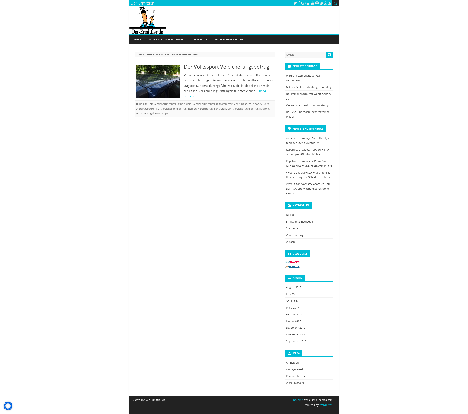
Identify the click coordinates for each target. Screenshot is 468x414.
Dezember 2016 (295, 327)
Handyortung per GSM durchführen (308, 177)
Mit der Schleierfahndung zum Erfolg (309, 87)
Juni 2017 (291, 294)
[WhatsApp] (325, 3)
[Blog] (292, 267)
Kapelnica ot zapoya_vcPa (301, 161)
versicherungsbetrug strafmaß (252, 108)
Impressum (199, 39)
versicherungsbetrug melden (179, 108)
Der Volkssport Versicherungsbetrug (226, 66)
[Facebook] (299, 3)
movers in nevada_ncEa (300, 138)
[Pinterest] (321, 3)
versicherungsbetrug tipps (152, 113)
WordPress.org (295, 383)
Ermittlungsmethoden (299, 221)
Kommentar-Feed (296, 376)
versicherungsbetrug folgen (210, 104)
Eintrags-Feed (294, 369)
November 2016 (295, 334)
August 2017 (293, 287)
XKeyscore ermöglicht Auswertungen (308, 105)
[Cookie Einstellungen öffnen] (8, 409)
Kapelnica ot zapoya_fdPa (301, 149)
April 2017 (292, 301)
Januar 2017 (293, 321)
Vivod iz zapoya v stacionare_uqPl (306, 172)
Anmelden (292, 362)
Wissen (290, 242)
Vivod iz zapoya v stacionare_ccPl (306, 184)
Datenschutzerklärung (166, 39)
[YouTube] (312, 3)
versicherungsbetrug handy (245, 104)
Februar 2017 (294, 314)
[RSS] (329, 3)
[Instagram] (317, 3)
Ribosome (297, 400)
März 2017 (292, 307)
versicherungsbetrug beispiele (172, 104)
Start (137, 39)
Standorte (292, 228)
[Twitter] (295, 3)
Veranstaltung (294, 235)
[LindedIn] (308, 3)
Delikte (143, 104)
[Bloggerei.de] (292, 262)
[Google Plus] (303, 3)
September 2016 (296, 341)
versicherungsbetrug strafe (215, 108)
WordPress (326, 405)
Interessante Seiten (229, 39)
